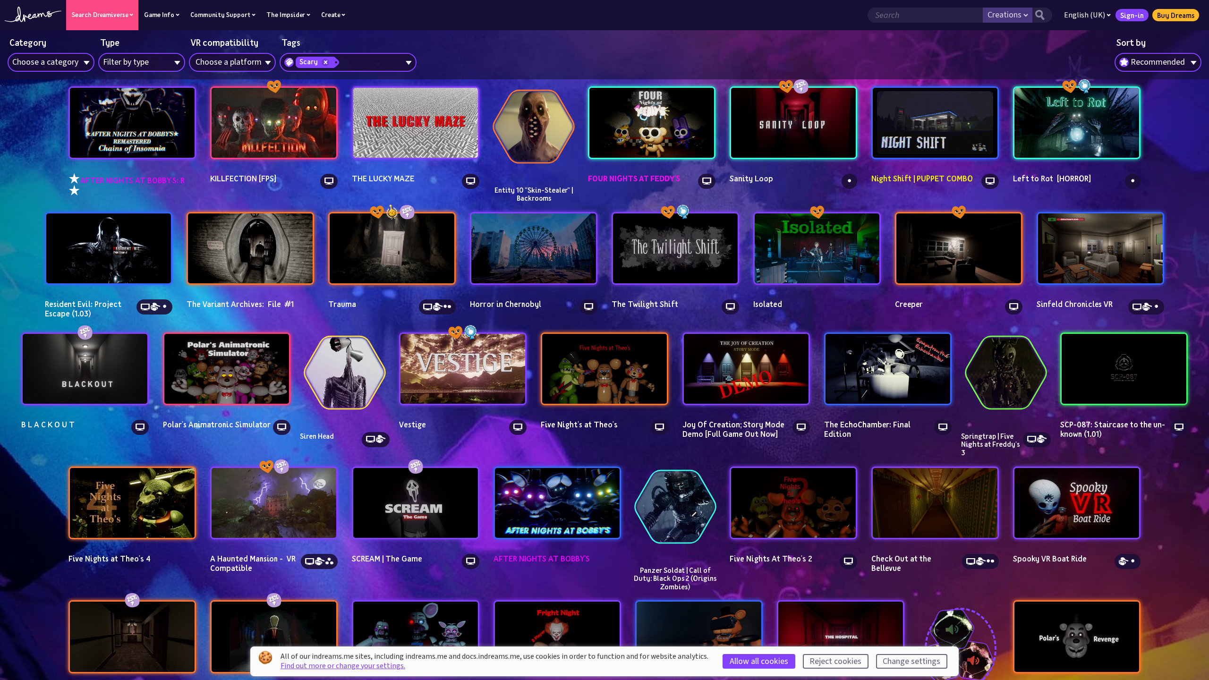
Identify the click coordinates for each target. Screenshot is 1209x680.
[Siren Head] (345, 372)
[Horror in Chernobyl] (533, 248)
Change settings (911, 661)
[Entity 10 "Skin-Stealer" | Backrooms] (534, 126)
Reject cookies (835, 661)
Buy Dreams (1175, 15)
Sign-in (1132, 15)
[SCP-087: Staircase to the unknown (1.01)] (1124, 369)
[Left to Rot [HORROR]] (1077, 123)
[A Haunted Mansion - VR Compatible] (274, 503)
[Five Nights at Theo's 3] (415, 636)
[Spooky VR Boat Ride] (1077, 503)
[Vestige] (463, 369)
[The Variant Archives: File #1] (250, 248)
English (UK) (1084, 15)
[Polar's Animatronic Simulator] (226, 369)
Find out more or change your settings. (343, 666)
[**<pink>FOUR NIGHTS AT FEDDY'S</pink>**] (651, 123)
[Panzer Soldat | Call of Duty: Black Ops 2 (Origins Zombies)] (675, 507)
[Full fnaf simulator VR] (699, 636)
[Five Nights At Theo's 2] (793, 503)
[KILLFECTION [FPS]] (274, 123)
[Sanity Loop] (793, 123)
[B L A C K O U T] (85, 369)
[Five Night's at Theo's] (604, 369)
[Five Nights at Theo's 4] (132, 503)
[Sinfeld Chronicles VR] (1100, 248)
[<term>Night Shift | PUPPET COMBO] (935, 123)
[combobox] (1158, 62)
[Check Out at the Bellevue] (935, 503)
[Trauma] (392, 248)
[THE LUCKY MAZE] (415, 123)
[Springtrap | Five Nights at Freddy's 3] (1006, 372)
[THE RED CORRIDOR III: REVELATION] (132, 636)
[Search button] (1042, 15)
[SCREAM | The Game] (415, 503)
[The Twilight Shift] (675, 248)
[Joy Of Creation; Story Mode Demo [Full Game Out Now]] (746, 369)
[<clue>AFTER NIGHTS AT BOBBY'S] (557, 503)
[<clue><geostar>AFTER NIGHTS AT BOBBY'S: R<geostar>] (132, 123)
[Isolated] (817, 248)
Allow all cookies (759, 661)
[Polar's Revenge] (1077, 636)
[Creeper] (958, 248)
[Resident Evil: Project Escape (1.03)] (108, 248)
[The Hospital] (840, 636)
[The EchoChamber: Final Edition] (888, 369)
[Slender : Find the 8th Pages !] (274, 636)
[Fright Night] (557, 636)
